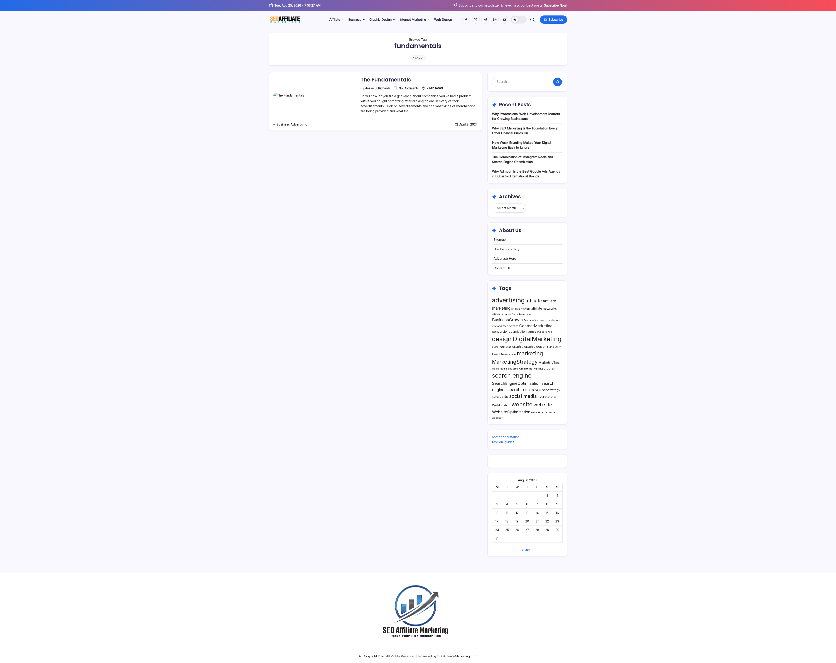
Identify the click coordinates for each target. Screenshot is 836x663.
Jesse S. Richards (378, 88)
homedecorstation (505, 437)
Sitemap (500, 239)
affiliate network (520, 308)
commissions (553, 320)
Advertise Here (505, 258)
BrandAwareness (521, 314)
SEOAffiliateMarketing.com (457, 656)
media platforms (509, 368)
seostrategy (551, 390)
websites (497, 417)
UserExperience (547, 397)
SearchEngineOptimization (516, 383)
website (522, 404)
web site (542, 404)
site (505, 396)
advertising (508, 300)
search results (520, 389)
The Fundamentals (386, 79)
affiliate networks (544, 308)
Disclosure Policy (506, 249)
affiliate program (501, 314)
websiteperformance (543, 412)
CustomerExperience (540, 332)
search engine (512, 375)
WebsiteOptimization (511, 411)
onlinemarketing (531, 368)
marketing (530, 353)
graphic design (535, 346)
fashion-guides (503, 442)
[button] (519, 20)
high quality (554, 347)
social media (523, 396)
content (512, 326)
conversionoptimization (509, 331)
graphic (517, 346)
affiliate (534, 301)
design (502, 339)
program (550, 368)
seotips (496, 397)
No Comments (409, 88)
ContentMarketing (536, 325)
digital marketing (501, 347)
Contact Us (502, 268)
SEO (538, 390)
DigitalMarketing (536, 339)
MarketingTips (549, 362)
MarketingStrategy (515, 362)
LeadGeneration (504, 354)
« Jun (526, 550)
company (499, 326)
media (495, 368)
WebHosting (501, 405)
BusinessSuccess (534, 320)
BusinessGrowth (507, 319)
